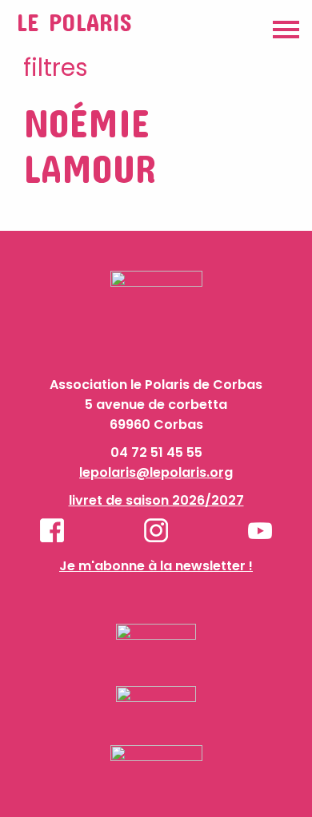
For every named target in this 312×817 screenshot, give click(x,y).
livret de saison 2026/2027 (156, 500)
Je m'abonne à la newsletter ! (156, 566)
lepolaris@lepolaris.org (156, 472)
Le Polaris (73, 22)
